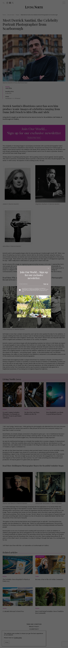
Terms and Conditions (34, 289)
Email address (23, 284)
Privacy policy (25, 289)
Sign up (45, 284)
